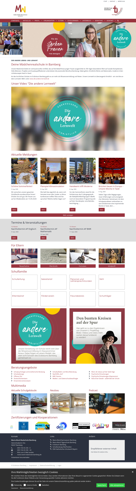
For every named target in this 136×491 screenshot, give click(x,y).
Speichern (102, 485)
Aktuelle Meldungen (24, 154)
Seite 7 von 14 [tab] (27, 411)
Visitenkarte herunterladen (20, 457)
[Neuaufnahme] (24, 256)
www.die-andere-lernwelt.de (39, 79)
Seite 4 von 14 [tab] (17, 411)
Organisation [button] (49, 21)
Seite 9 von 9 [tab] (81, 411)
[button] (117, 21)
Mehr (14, 210)
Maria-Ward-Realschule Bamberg (23, 440)
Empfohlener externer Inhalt (103, 448)
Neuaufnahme (24, 266)
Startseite (15, 21)
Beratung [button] (99, 21)
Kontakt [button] (110, 21)
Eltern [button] (61, 21)
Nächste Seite (43, 403)
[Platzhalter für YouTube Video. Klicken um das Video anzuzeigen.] (68, 119)
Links (52, 436)
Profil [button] (37, 21)
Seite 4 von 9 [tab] (64, 411)
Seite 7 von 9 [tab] (74, 411)
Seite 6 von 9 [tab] (71, 411)
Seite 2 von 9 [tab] (57, 411)
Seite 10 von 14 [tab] (37, 411)
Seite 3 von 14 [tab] (13, 411)
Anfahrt (92, 436)
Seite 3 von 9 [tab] (61, 411)
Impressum (14, 488)
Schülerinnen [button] (73, 21)
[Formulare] (82, 256)
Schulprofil (111, 266)
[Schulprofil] (112, 256)
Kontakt (14, 436)
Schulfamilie (19, 271)
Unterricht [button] (86, 21)
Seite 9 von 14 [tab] (34, 411)
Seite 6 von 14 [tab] (24, 411)
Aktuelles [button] (27, 21)
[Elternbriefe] (53, 256)
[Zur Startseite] (68, 10)
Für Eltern (17, 245)
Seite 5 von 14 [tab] (20, 411)
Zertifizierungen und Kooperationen (34, 417)
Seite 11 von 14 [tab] (41, 411)
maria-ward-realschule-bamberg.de (29, 455)
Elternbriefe (53, 266)
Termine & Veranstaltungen (29, 222)
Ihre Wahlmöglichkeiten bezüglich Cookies (34, 472)
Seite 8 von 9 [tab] (78, 411)
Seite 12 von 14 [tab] (44, 411)
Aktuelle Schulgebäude (24, 390)
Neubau (54, 390)
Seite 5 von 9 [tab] (68, 411)
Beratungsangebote (24, 367)
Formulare (82, 266)
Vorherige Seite (15, 403)
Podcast (93, 390)
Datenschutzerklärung (26, 488)
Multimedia (18, 385)
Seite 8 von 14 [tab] (30, 411)
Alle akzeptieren (117, 485)
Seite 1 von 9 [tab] (54, 411)
